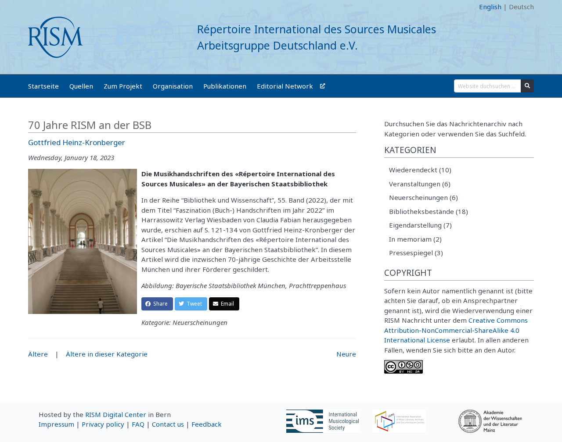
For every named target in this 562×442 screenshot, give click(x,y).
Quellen (81, 86)
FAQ (138, 424)
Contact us (168, 424)
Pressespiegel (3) (416, 252)
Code (36, 6)
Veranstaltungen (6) (419, 183)
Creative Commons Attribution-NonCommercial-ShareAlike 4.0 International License (456, 330)
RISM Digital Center (115, 414)
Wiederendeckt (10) (420, 169)
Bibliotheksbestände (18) (428, 211)
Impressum (56, 424)
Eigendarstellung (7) (420, 225)
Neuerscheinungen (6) (423, 197)
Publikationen (224, 86)
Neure (346, 353)
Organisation (173, 86)
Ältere (38, 353)
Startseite (43, 86)
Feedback (206, 424)
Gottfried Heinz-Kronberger (76, 142)
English (490, 6)
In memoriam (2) (415, 239)
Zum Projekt (123, 86)
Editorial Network (285, 86)
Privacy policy (103, 424)
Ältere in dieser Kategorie (107, 353)
